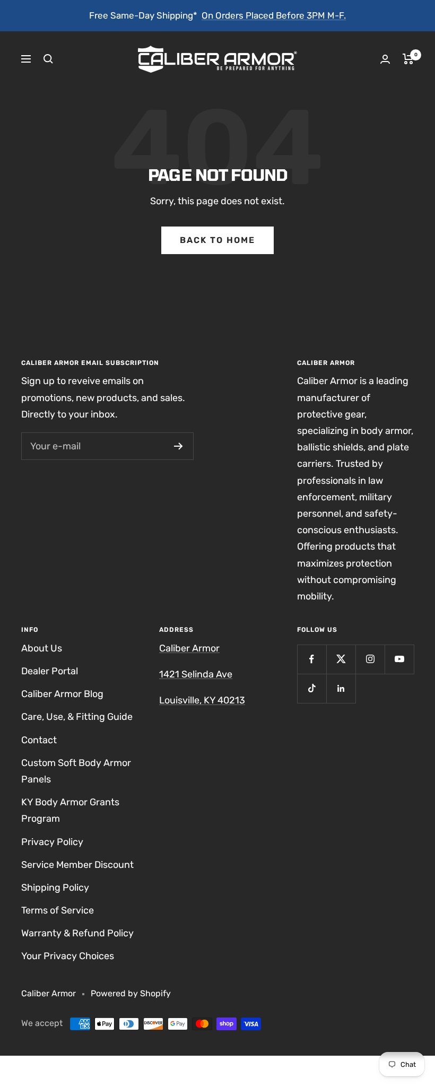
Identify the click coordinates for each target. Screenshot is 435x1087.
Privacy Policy (52, 842)
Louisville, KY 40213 (202, 700)
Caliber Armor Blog (62, 694)
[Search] (48, 59)
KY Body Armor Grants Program (70, 810)
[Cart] (408, 59)
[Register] (178, 446)
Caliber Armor (189, 648)
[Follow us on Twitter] (340, 659)
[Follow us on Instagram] (370, 659)
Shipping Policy (55, 887)
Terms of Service (57, 910)
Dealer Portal (49, 671)
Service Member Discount (77, 865)
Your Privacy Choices (67, 956)
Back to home (217, 240)
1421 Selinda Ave (195, 674)
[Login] (385, 59)
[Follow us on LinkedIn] (340, 688)
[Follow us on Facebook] (311, 659)
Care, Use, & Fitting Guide (77, 717)
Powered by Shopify (131, 993)
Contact (39, 740)
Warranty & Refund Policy (77, 933)
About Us (41, 648)
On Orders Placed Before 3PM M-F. (274, 15)
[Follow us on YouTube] (399, 659)
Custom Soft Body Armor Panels (76, 771)
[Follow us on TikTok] (311, 688)
